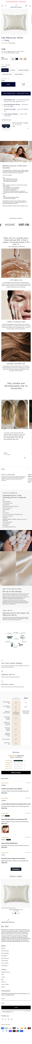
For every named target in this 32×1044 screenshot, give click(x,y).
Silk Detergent (4, 960)
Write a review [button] (16, 772)
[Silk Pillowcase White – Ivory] (16, 893)
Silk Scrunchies (5, 963)
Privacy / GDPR (5, 984)
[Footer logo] (7, 920)
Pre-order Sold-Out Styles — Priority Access (16, 1)
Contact (3, 977)
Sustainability (4, 965)
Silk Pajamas (4, 955)
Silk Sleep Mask (5, 953)
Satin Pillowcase (5, 958)
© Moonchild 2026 (5, 1024)
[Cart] (29, 6)
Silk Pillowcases (5, 950)
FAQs (2, 974)
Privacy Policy (28, 1010)
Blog (2, 979)
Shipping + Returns (5, 972)
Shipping (9, 51)
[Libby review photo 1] (5, 829)
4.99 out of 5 (20, 755)
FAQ (3, 469)
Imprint (3, 987)
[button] (5, 43)
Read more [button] (4, 792)
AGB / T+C (3, 982)
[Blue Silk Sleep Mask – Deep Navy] (6, 126)
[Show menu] (2, 6)
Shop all (3, 948)
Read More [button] (16, 869)
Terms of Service (7, 1011)
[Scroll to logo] (16, 224)
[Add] (28, 128)
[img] (4, 783)
